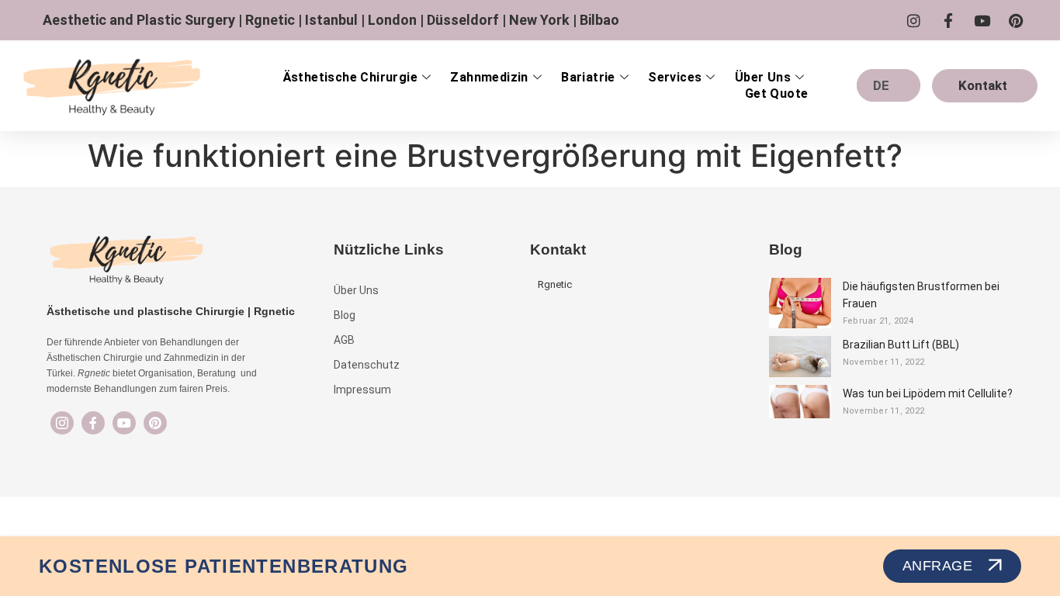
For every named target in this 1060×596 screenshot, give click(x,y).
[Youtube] (124, 423)
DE (881, 85)
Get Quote (777, 93)
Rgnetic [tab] (555, 284)
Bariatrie (588, 77)
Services (674, 77)
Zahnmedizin (489, 77)
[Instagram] (62, 423)
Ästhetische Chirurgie (350, 77)
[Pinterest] (155, 423)
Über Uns (763, 77)
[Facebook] (93, 423)
